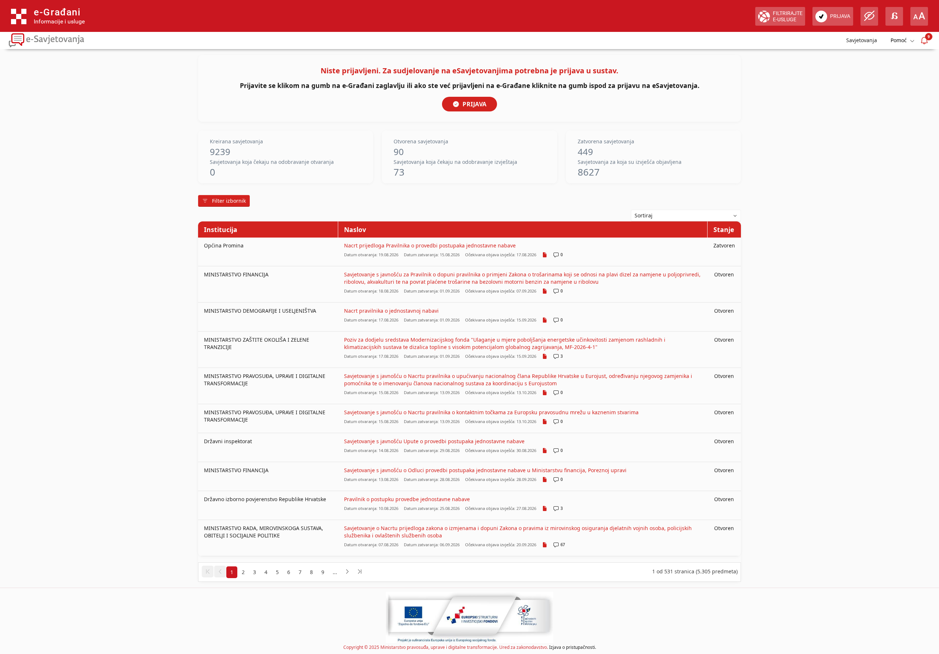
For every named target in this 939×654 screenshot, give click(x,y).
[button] (207, 571)
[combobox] (686, 215)
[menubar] (902, 40)
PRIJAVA (475, 104)
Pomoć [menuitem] (899, 40)
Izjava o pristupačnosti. (572, 647)
